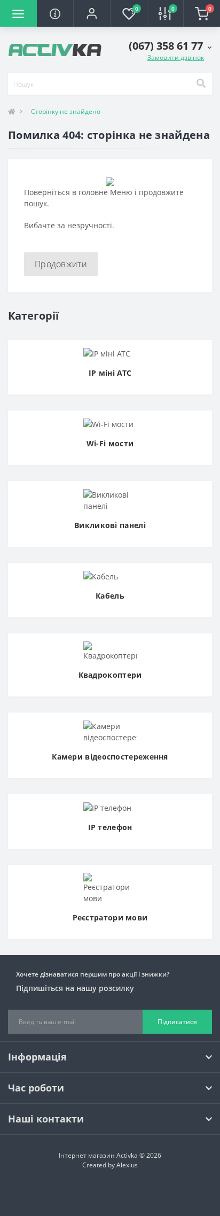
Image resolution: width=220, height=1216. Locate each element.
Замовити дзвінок (175, 57)
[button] (91, 13)
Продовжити (61, 264)
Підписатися (177, 1021)
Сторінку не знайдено (65, 111)
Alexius (127, 1164)
